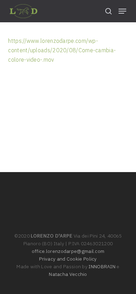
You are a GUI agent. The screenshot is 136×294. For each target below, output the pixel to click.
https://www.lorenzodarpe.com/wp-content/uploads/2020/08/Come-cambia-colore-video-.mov (62, 50)
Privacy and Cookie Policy (68, 259)
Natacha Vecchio (68, 274)
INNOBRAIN (102, 266)
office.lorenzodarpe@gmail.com (68, 251)
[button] (122, 11)
